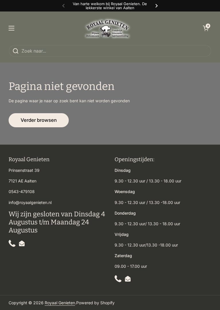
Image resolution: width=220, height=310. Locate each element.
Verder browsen (39, 120)
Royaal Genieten (60, 302)
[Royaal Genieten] (108, 28)
